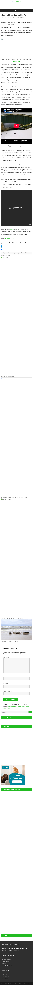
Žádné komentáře (21, 17)
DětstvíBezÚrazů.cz (7, 965)
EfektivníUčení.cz (6, 959)
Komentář (6, 657)
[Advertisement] (16, 5)
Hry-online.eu (5, 978)
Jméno (5, 676)
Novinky (17, 253)
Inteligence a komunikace (8, 253)
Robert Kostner (5, 17)
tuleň (25, 253)
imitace (22, 253)
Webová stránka (8, 691)
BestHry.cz (4, 974)
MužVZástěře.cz (6, 963)
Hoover (12, 229)
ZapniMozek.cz (6, 961)
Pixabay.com (16, 61)
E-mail (5, 683)
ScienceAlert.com (10, 238)
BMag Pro (7, 983)
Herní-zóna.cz (5, 976)
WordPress (28, 983)
